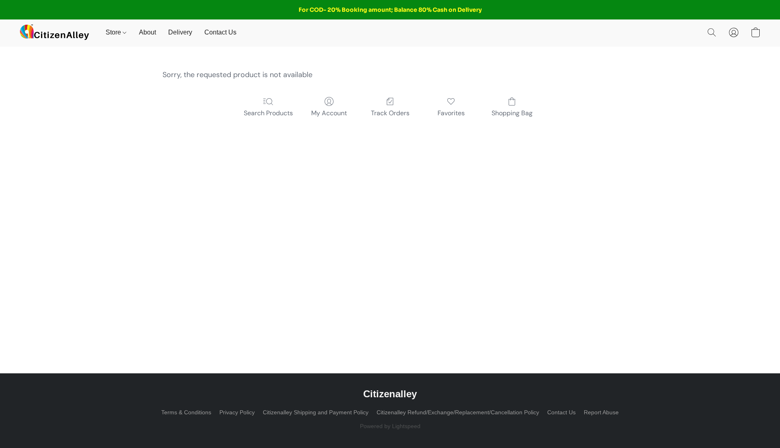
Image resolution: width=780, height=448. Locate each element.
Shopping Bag (512, 113)
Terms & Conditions (186, 412)
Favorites (451, 113)
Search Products (268, 113)
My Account (329, 113)
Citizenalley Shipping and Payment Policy (315, 412)
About (147, 32)
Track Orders (390, 113)
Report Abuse (601, 412)
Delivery (180, 32)
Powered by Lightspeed (390, 426)
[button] (54, 32)
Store (114, 32)
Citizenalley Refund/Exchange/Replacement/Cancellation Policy (458, 412)
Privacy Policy (237, 412)
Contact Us (220, 32)
